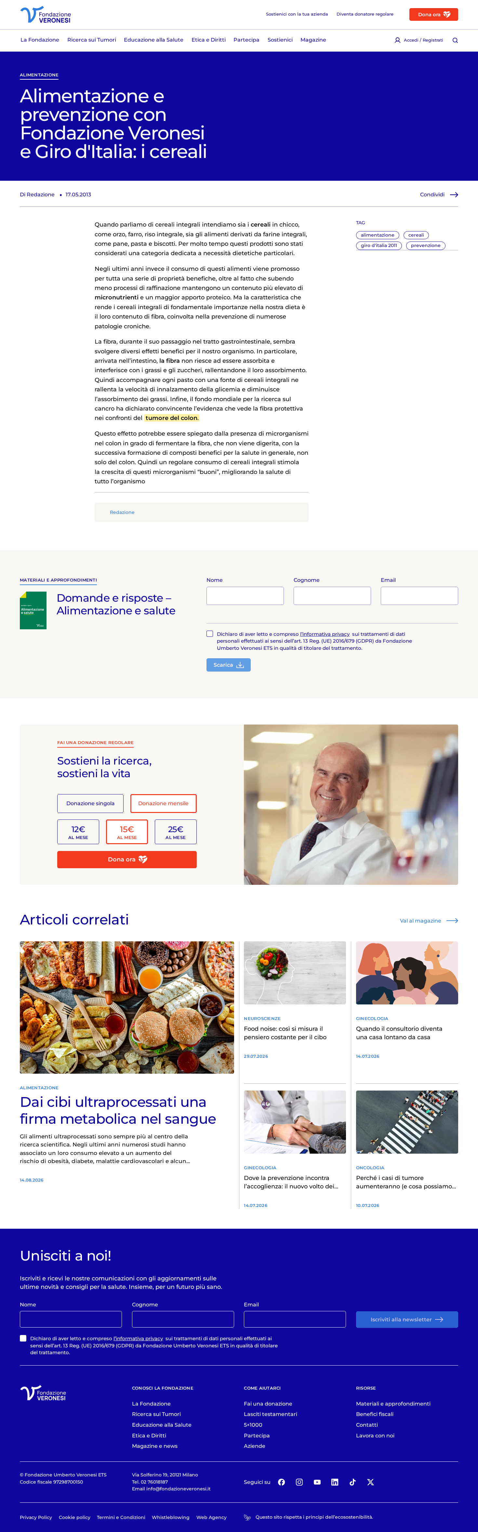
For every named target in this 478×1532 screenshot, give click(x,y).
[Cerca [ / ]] (455, 40)
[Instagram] (299, 1482)
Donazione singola (90, 803)
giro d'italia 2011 (379, 245)
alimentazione (377, 235)
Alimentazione (39, 74)
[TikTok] (352, 1482)
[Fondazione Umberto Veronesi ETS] (45, 14)
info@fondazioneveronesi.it (178, 1489)
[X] (370, 1482)
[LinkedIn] (335, 1482)
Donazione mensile (163, 803)
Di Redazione (37, 194)
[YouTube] (317, 1482)
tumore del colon (171, 418)
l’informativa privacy (325, 634)
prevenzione (426, 245)
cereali (416, 235)
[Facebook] (281, 1482)
